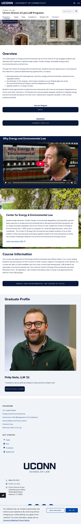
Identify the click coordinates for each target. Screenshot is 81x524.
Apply (16, 17)
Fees (23, 17)
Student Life (44, 17)
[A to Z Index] (78, 3)
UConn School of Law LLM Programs (23, 12)
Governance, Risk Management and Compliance (20, 417)
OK (70, 510)
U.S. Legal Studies (9, 410)
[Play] (6, 183)
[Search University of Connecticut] (74, 3)
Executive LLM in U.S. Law (12, 428)
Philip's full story (14, 389)
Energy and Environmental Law (14, 414)
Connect (55, 17)
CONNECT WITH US (40, 123)
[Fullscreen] (75, 183)
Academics (32, 17)
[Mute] (72, 183)
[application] (40, 164)
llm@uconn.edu (14, 484)
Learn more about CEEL (15, 241)
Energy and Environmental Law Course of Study (40, 284)
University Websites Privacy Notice (16, 520)
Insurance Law (8, 424)
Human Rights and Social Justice (15, 421)
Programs (6, 17)
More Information (55, 510)
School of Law (9, 10)
